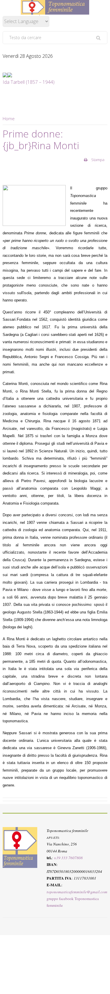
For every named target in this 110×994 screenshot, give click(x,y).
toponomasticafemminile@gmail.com (77, 891)
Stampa (97, 159)
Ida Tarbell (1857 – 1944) (29, 82)
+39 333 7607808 (68, 857)
